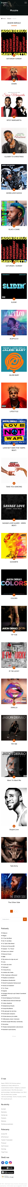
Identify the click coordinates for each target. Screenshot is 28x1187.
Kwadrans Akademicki (8, 980)
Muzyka (9, 18)
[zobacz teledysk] (14, 55)
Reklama (3, 1121)
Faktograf (5, 967)
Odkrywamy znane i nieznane (10, 1019)
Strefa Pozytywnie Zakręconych (11, 983)
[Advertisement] (14, 1051)
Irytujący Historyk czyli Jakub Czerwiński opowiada (13, 994)
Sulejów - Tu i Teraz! (8, 949)
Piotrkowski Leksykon (8, 1014)
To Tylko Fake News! (8, 943)
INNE (3, 956)
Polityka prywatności (7, 1124)
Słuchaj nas (4, 1115)
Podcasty (3, 1118)
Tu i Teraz (5, 988)
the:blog (3, 1149)
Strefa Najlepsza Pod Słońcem (11, 998)
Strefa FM (4, 1134)
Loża (3, 962)
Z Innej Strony (6, 970)
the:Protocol (4, 1146)
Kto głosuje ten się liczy (9, 1011)
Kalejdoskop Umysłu (8, 1006)
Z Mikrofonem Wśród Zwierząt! (11, 1000)
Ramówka (4, 1112)
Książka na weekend (8, 978)
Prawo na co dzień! (7, 951)
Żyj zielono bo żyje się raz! (10, 959)
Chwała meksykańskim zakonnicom (12, 1027)
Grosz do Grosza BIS (8, 946)
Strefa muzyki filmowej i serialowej (12, 1021)
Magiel (4, 935)
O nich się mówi (7, 964)
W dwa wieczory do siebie (9, 1016)
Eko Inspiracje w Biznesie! (9, 975)
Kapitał (4, 991)
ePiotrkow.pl (4, 1137)
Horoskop (5, 1024)
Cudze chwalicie (7, 1003)
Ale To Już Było (7, 941)
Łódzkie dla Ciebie (7, 972)
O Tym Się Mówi (7, 938)
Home (4, 18)
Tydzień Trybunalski (6, 1140)
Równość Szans (6, 954)
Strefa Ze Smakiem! (8, 985)
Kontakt (3, 1109)
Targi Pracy (4, 1152)
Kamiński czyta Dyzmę (9, 1029)
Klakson (4, 933)
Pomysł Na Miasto (7, 1008)
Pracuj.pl (3, 1143)
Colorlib (24, 1186)
